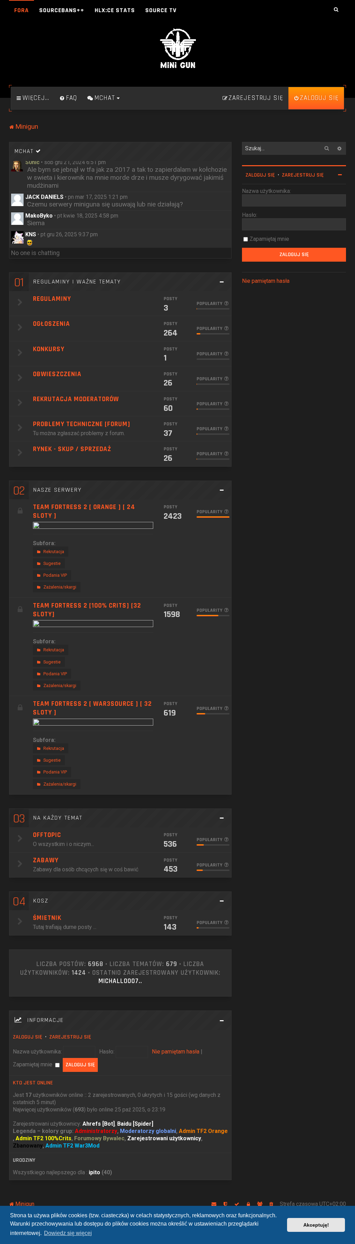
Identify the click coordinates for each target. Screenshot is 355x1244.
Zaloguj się (27, 1037)
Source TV (160, 10)
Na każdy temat (58, 818)
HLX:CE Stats (115, 10)
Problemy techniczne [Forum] (81, 424)
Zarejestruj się (70, 1037)
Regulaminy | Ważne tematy (77, 282)
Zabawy (46, 860)
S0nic (32, 162)
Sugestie (52, 563)
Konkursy (48, 349)
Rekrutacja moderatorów (76, 399)
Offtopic (47, 835)
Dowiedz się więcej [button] (68, 1233)
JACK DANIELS (44, 197)
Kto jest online (33, 1082)
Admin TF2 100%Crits (43, 1138)
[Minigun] (177, 48)
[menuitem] (68, 98)
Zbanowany (28, 1145)
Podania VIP (55, 575)
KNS (30, 234)
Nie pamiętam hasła (175, 1051)
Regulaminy (52, 299)
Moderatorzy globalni (148, 1131)
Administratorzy (96, 1131)
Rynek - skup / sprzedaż (72, 449)
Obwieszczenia (57, 374)
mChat (24, 151)
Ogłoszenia (51, 324)
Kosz (40, 901)
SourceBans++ (61, 10)
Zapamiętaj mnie (33, 1064)
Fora (21, 10)
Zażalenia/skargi (59, 587)
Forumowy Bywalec (99, 1138)
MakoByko (39, 215)
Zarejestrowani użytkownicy (164, 1138)
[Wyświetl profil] (17, 165)
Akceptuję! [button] (316, 1225)
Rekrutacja (53, 551)
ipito (94, 1172)
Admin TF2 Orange (203, 1131)
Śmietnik (47, 918)
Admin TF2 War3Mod (72, 1145)
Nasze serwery (57, 490)
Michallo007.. (120, 981)
